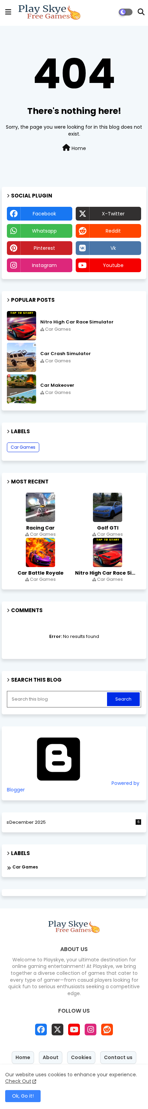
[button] (141, 12)
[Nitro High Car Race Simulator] (21, 325)
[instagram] (90, 1029)
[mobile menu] (8, 12)
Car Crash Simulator (65, 354)
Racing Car (40, 528)
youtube (113, 265)
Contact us (118, 1057)
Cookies (81, 1057)
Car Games (23, 447)
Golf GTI (107, 528)
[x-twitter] (57, 1029)
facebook (44, 213)
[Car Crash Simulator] (21, 357)
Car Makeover (57, 385)
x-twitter (113, 213)
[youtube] (74, 1029)
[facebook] (41, 1029)
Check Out (18, 1081)
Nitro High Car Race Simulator (77, 322)
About (51, 1057)
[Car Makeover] (21, 389)
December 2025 (74, 822)
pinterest (44, 248)
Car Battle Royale (41, 573)
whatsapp (44, 230)
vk (113, 248)
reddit (113, 230)
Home (78, 148)
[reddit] (107, 1029)
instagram (44, 265)
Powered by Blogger (73, 786)
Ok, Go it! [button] (23, 1095)
